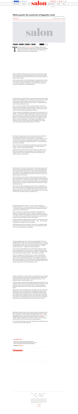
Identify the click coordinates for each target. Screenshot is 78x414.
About (36, 393)
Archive (36, 396)
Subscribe (16, 1)
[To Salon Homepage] (39, 3)
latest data (30, 47)
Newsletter (53, 1)
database (42, 315)
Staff (39, 393)
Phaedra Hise (16, 18)
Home (32, 393)
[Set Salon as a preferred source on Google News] (41, 44)
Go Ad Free (41, 396)
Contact (44, 393)
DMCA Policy (39, 406)
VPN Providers (39, 404)
